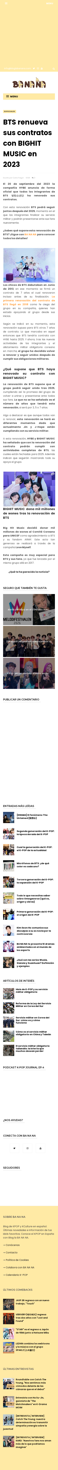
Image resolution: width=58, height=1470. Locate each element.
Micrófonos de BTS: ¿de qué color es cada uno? (33, 865)
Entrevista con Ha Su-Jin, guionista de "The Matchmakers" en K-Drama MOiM (31, 1402)
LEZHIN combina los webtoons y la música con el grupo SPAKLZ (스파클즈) (33, 1347)
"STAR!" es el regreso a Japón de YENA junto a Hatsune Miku (32, 1331)
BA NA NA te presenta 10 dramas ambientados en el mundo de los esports (35, 947)
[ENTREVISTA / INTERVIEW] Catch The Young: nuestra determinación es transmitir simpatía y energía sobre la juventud (25, 1422)
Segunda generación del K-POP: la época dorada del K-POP (35, 833)
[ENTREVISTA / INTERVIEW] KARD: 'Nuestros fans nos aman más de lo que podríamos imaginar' (33, 1442)
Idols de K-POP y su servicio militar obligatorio (32, 991)
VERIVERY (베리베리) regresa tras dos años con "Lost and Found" (32, 1318)
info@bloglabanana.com (17, 68)
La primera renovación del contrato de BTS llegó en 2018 (29, 300)
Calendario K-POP (17, 1275)
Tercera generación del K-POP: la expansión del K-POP (35, 881)
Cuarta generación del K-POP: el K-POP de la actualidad (34, 849)
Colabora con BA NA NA (20, 1267)
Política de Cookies (17, 1260)
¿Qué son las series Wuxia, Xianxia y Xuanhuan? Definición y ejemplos (35, 963)
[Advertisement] (29, 36)
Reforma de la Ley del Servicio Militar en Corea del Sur (33, 1005)
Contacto (11, 1252)
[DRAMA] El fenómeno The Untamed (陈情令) (32, 816)
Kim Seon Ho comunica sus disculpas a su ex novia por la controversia (34, 931)
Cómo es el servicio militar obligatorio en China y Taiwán (33, 1033)
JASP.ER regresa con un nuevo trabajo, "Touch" (32, 1302)
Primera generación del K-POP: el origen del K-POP (35, 913)
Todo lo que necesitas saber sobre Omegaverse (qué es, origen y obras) (33, 898)
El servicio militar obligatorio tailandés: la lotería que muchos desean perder (33, 1048)
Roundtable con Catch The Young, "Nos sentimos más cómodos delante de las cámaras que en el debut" (31, 1384)
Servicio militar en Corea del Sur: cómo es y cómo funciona (32, 1020)
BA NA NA (30, 234)
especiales (9, 111)
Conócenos (13, 1245)
